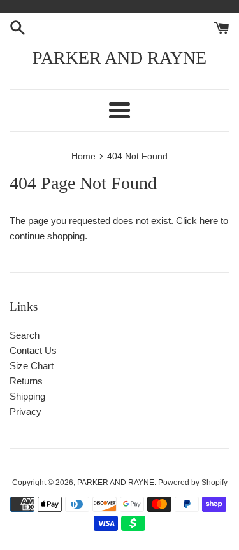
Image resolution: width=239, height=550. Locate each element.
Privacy (25, 411)
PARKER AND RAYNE (119, 57)
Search (25, 335)
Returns (26, 381)
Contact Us (33, 350)
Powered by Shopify (193, 482)
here (208, 220)
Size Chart (32, 365)
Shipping (27, 396)
